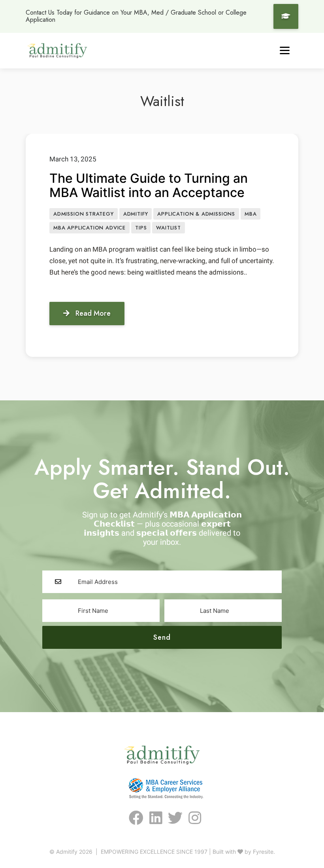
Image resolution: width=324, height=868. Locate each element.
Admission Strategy (83, 214)
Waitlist (168, 227)
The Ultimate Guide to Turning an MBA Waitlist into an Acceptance (148, 186)
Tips (141, 227)
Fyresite (263, 851)
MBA (250, 214)
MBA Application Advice (89, 227)
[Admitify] (57, 50)
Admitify (135, 214)
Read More (93, 313)
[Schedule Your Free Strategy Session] (285, 16)
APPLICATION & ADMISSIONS (196, 214)
